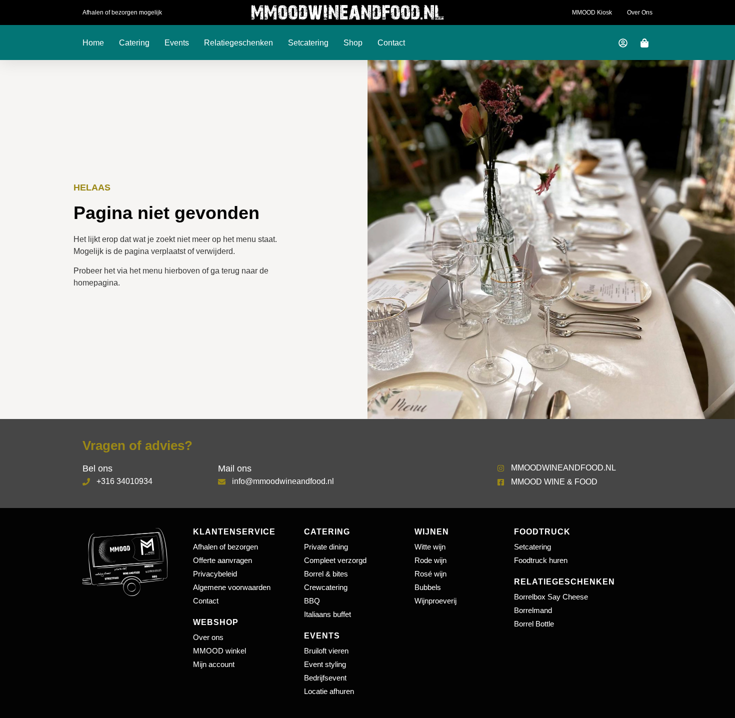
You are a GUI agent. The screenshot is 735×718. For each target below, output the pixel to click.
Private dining (326, 546)
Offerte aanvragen (222, 560)
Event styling (325, 664)
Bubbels (427, 587)
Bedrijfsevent (325, 678)
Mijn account (213, 664)
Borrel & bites (326, 574)
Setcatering (308, 42)
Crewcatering (326, 587)
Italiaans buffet (327, 614)
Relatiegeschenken (238, 42)
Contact (391, 42)
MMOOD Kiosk (592, 12)
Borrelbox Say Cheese (551, 596)
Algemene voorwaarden (231, 587)
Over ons (639, 12)
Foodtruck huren (541, 560)
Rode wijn (430, 560)
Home (93, 42)
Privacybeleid (215, 574)
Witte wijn (430, 546)
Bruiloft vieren (326, 650)
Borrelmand (533, 610)
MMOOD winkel (219, 650)
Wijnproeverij (435, 600)
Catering (134, 42)
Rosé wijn (430, 574)
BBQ (312, 600)
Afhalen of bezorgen (225, 546)
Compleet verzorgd (335, 560)
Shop (353, 42)
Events (176, 42)
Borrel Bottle (534, 624)
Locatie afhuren (329, 691)
